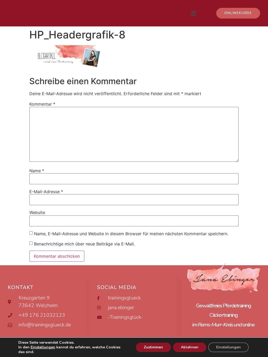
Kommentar (42, 104)
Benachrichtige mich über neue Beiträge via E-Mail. (84, 243)
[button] (238, 13)
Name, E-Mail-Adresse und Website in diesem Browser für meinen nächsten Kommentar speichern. (131, 234)
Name (36, 171)
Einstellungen (228, 347)
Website (37, 212)
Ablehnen (189, 347)
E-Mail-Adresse (46, 191)
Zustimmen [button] (153, 347)
